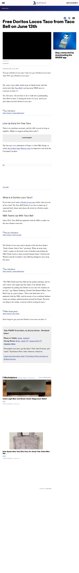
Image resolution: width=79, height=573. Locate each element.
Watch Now (71, 3)
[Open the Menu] (3, 3)
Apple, (20, 338)
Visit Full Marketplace (45, 377)
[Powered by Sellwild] (48, 488)
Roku (18, 341)
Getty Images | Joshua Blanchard (13, 113)
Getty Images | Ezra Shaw (11, 313)
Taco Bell (18, 88)
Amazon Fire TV (35, 341)
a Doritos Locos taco (27, 202)
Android (26, 338)
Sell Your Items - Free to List (26, 377)
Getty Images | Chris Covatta (12, 235)
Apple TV (24, 341)
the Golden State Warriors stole (19, 148)
